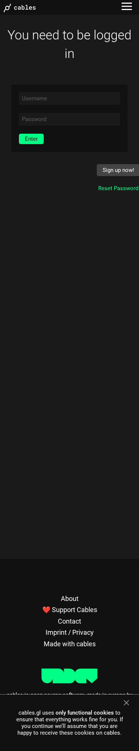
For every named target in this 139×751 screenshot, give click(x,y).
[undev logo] (69, 681)
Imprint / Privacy (70, 632)
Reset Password (118, 188)
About (70, 598)
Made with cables (70, 644)
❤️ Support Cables (69, 610)
